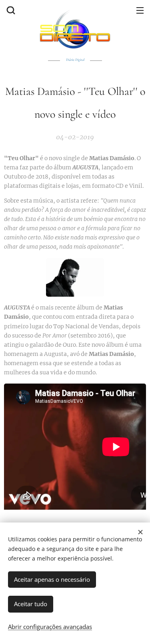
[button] (10, 10)
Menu (140, 10)
